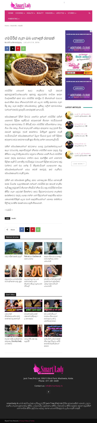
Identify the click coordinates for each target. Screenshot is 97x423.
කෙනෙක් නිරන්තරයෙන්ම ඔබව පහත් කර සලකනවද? (12, 316)
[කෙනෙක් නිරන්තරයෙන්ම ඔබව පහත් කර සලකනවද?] (14, 306)
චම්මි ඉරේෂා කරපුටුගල (14, 42)
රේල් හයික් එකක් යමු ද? (13, 256)
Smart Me (13, 26)
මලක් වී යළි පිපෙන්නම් (83, 114)
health (14, 218)
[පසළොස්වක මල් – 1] (69, 145)
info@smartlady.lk (54, 385)
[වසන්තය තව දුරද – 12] (69, 135)
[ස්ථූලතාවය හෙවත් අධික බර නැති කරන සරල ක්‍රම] (14, 271)
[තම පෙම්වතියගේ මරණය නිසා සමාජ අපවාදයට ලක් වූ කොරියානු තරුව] (53, 306)
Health (30, 13)
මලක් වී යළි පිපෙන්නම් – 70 (83, 116)
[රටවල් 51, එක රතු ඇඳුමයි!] (33, 331)
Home (10, 13)
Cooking (19, 13)
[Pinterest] (18, 48)
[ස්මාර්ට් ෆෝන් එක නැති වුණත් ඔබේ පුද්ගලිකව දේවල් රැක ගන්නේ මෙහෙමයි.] (53, 271)
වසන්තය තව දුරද (81, 134)
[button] (89, 13)
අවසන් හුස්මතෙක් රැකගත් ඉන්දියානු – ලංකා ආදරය (31, 316)
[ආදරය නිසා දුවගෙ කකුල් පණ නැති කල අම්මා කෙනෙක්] (53, 248)
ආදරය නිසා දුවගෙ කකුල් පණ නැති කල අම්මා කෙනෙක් (53, 258)
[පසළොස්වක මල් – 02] (69, 125)
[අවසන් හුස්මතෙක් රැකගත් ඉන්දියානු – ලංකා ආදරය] (33, 306)
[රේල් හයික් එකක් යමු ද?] (14, 248)
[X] (12, 48)
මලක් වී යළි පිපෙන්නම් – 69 (83, 155)
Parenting (13, 18)
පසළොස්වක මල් (80, 124)
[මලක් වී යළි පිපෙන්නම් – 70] (69, 115)
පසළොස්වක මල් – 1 (80, 146)
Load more (78, 164)
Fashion (49, 13)
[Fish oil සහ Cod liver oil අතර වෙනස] (33, 248)
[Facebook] (7, 48)
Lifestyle (60, 13)
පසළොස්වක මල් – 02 (81, 126)
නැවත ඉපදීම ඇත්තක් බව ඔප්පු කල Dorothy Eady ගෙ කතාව (13, 341)
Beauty (40, 13)
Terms (32, 421)
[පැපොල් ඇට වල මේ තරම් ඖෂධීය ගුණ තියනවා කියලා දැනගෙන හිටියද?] (33, 271)
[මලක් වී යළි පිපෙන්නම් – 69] (69, 155)
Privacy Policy (24, 421)
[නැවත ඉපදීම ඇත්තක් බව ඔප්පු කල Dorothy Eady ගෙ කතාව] (14, 331)
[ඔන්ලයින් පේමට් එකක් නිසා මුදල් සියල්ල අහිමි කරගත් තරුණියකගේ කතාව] (53, 331)
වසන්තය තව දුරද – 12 (81, 136)
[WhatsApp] (23, 48)
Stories (71, 13)
